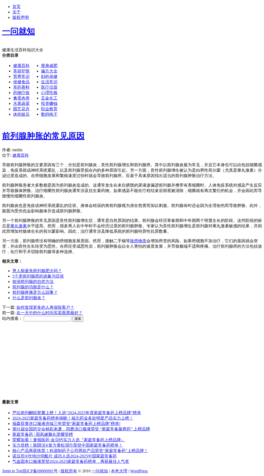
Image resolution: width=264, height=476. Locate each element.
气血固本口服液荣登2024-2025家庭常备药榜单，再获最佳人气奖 (70, 461)
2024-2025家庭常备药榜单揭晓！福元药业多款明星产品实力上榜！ (72, 418)
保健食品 (21, 82)
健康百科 (21, 65)
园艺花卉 (21, 109)
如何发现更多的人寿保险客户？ (45, 307)
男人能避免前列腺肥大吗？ (37, 271)
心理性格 (49, 92)
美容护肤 (21, 71)
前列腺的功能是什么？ (33, 287)
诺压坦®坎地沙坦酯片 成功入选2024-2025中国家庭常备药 (64, 456)
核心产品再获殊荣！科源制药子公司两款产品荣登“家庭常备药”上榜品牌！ (80, 450)
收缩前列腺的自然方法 (33, 281)
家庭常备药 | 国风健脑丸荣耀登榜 (42, 434)
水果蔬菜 (21, 103)
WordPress (139, 471)
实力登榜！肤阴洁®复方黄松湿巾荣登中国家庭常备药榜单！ (67, 445)
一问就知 (100, 471)
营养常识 (21, 76)
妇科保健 (49, 76)
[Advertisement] (132, 158)
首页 (16, 6)
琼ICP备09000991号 (40, 471)
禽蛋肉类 (21, 98)
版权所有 (69, 471)
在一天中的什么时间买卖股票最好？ (49, 313)
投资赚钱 (49, 103)
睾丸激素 (18, 226)
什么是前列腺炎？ (28, 298)
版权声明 (20, 17)
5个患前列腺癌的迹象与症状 (38, 276)
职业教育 (49, 109)
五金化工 (49, 98)
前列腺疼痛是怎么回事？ (35, 292)
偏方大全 (49, 71)
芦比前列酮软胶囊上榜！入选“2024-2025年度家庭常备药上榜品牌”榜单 (76, 413)
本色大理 (119, 471)
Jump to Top (12, 471)
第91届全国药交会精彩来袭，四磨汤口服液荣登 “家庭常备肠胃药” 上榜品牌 (81, 429)
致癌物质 (138, 241)
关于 (16, 12)
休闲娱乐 (21, 114)
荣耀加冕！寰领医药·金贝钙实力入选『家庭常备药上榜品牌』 (68, 440)
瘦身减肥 (49, 65)
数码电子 (49, 114)
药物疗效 (21, 92)
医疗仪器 (49, 87)
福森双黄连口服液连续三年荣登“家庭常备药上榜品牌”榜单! (66, 423)
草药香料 (21, 87)
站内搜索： (12, 318)
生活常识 (49, 82)
